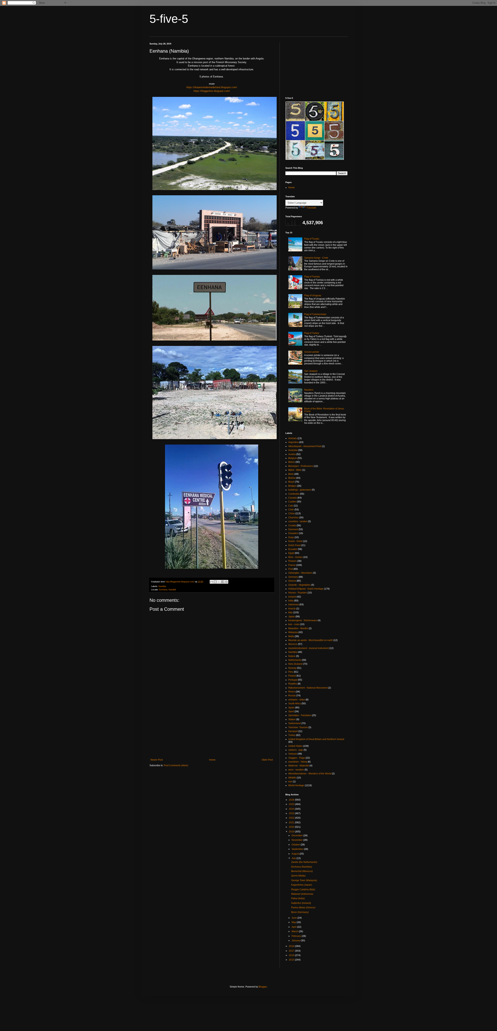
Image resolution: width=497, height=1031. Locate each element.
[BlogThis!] (215, 582)
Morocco (292, 644)
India (291, 600)
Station (292, 719)
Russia (292, 695)
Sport (291, 711)
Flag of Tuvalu (311, 238)
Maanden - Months (298, 628)
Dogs (291, 537)
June (294, 917)
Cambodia (293, 493)
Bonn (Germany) (300, 912)
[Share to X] (219, 582)
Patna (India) (298, 898)
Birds (291, 474)
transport (293, 731)
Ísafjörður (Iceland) (301, 903)
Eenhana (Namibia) (301, 866)
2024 (292, 809)
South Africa (294, 703)
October (296, 844)
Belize (291, 462)
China (291, 513)
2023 (292, 813)
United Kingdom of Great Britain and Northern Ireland (316, 739)
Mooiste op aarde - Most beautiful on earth (310, 640)
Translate (311, 207)
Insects (292, 608)
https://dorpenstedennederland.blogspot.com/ (211, 87)
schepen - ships (296, 699)
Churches (293, 517)
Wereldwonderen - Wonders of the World (309, 773)
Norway (292, 668)
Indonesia (293, 604)
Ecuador (292, 549)
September (298, 849)
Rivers (291, 691)
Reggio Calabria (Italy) (303, 889)
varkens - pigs (295, 750)
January (296, 940)
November (297, 840)
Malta (291, 636)
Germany (293, 577)
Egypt (291, 553)
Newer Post (156, 759)
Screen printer (311, 352)
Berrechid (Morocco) (302, 871)
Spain (291, 707)
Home (212, 759)
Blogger (263, 986)
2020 (292, 827)
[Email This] (212, 582)
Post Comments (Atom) (176, 765)
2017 (292, 950)
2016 (292, 955)
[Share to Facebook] (223, 582)
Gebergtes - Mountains (300, 573)
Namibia (162, 586)
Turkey (291, 735)
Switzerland (294, 723)
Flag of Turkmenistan (315, 314)
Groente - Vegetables (299, 585)
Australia (293, 450)
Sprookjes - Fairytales (299, 715)
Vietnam (292, 753)
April (294, 927)
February (297, 936)
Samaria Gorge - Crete (316, 257)
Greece (292, 580)
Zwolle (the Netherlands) (304, 862)
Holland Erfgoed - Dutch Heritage (305, 588)
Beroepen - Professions (300, 466)
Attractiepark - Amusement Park (304, 446)
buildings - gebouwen (299, 489)
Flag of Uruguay (312, 295)
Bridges (292, 486)
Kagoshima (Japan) (301, 884)
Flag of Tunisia (312, 276)
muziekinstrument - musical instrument (308, 648)
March (295, 931)
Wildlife (292, 777)
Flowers (292, 561)
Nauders (308, 389)
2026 (292, 799)
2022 (292, 817)
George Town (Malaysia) (304, 880)
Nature (291, 656)
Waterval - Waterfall (298, 765)
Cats (290, 505)
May (294, 922)
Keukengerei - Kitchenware (302, 620)
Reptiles (292, 683)
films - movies (295, 557)
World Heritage (296, 785)
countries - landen (297, 521)
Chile (291, 509)
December (297, 835)
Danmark (293, 529)
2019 (292, 831)
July (294, 858)
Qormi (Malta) (298, 875)
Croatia (292, 525)
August (296, 853)
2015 (292, 959)
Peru (290, 672)
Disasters (293, 533)
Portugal (292, 679)
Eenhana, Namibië (167, 589)
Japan (291, 616)
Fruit (290, 569)
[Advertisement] (211, 726)
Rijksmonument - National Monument (308, 687)
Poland (292, 675)
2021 (292, 822)
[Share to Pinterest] (226, 582)
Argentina (293, 442)
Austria (292, 454)
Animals (292, 438)
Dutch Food (294, 545)
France (292, 565)
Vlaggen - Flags (296, 758)
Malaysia (293, 632)
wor (290, 781)
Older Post (267, 759)
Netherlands (294, 660)
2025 (292, 804)
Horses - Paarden (297, 592)
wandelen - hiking (297, 761)
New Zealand (295, 664)
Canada (292, 497)
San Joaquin (311, 371)
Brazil (291, 481)
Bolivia (291, 478)
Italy (290, 612)
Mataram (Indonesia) (302, 894)
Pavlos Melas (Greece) (303, 907)
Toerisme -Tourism (298, 727)
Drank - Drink (295, 541)
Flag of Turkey (311, 333)
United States (295, 746)
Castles (292, 501)
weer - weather (296, 769)
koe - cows (294, 624)
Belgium (292, 458)
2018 (292, 946)
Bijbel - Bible (295, 470)
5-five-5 (168, 18)
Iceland (292, 596)
